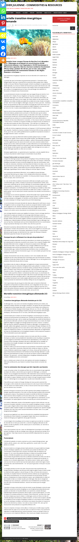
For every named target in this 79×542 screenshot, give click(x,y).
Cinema (54, 95)
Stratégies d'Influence (58, 257)
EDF (54, 138)
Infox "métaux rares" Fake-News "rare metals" (62, 185)
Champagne (56, 85)
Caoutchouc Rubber (57, 80)
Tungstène (55, 282)
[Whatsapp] (3, 11)
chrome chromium (57, 93)
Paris (54, 234)
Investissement (56, 195)
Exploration (55, 153)
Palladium (55, 231)
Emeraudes (55, 143)
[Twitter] (3, 5)
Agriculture (55, 44)
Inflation (55, 181)
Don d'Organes (56, 127)
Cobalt (54, 98)
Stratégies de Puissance (58, 259)
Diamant (55, 118)
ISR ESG (54, 198)
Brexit (54, 75)
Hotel (54, 174)
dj (13, 25)
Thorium (55, 270)
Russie (54, 246)
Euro (54, 148)
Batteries (55, 65)
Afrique (54, 41)
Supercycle (55, 262)
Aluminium (55, 52)
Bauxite (54, 67)
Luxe (54, 205)
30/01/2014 (13, 58)
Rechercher (55, 25)
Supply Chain (56, 264)
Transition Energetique (11, 521)
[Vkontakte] (3, 42)
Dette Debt (55, 115)
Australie (55, 59)
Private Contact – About (60, 12)
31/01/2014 (8, 25)
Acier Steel (55, 36)
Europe (54, 150)
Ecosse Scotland (57, 135)
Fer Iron (54, 156)
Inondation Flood (57, 188)
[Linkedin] (3, 17)
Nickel (54, 218)
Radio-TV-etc (47, 12)
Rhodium (55, 244)
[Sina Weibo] (3, 35)
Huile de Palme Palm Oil (58, 176)
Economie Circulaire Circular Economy (62, 132)
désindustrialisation (57, 113)
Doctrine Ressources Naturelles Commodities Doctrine (29, 25)
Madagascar (56, 208)
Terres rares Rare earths (59, 267)
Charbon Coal (56, 88)
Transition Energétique (58, 277)
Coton (54, 107)
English (32, 12)
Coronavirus (56, 105)
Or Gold (54, 226)
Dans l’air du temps (8, 12)
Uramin (54, 288)
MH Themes (25, 538)
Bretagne (55, 72)
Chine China (55, 90)
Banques (55, 62)
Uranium (55, 290)
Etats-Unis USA (56, 145)
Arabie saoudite (56, 54)
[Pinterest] (3, 23)
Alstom (54, 47)
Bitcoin (54, 70)
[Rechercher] (72, 28)
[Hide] (0, 64)
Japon (54, 200)
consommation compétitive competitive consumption (63, 101)
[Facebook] (3, 54)
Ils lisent (25, 12)
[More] (3, 60)
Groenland (55, 171)
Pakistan (55, 228)
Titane (54, 272)
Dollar (54, 125)
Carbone (55, 83)
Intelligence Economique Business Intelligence (61, 191)
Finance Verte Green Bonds (59, 158)
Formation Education (58, 161)
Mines (54, 216)
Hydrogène (55, 179)
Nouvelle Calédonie (57, 221)
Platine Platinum (57, 239)
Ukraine (54, 285)
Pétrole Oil (55, 236)
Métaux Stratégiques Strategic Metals (62, 213)
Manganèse (55, 210)
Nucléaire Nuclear (57, 223)
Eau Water (55, 130)
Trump (54, 280)
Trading (54, 275)
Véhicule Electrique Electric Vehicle (61, 293)
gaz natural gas (56, 163)
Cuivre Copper (56, 110)
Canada (54, 77)
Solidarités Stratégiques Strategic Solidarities (64, 252)
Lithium (54, 203)
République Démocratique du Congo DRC (63, 241)
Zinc (54, 295)
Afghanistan (55, 39)
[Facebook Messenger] (3, 48)
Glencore (55, 168)
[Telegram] (3, 29)
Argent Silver (56, 57)
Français (18, 12)
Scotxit (54, 249)
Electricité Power (57, 140)
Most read (39, 12)
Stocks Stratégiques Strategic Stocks (62, 254)
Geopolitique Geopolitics (59, 166)
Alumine (55, 49)
